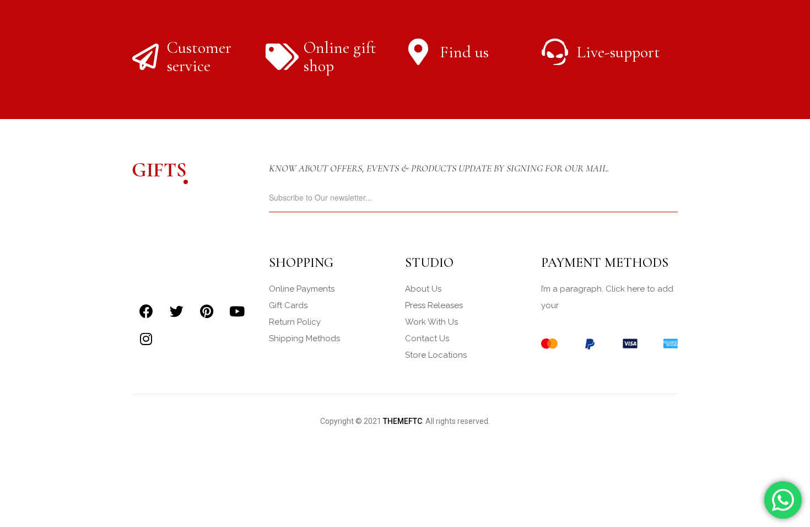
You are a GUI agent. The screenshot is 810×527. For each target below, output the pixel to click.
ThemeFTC (402, 421)
